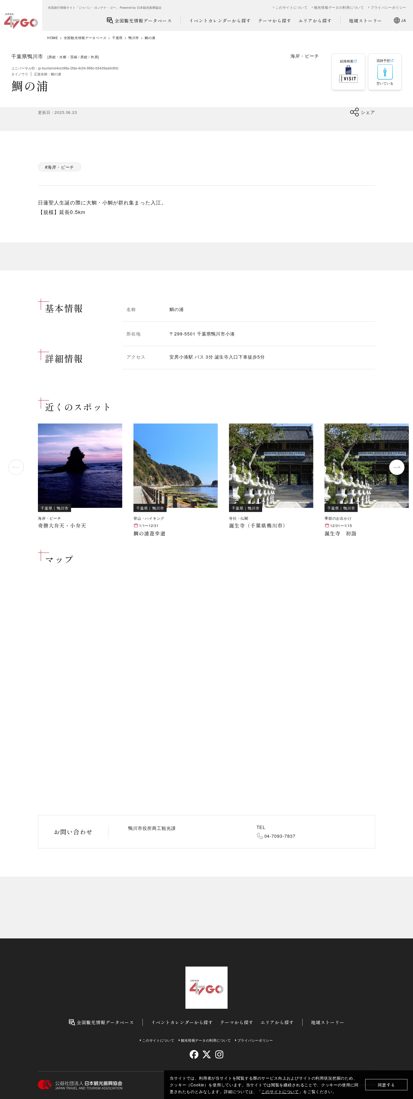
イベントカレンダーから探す (220, 20)
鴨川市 (133, 37)
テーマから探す (274, 20)
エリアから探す (315, 20)
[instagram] (219, 1054)
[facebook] (194, 1054)
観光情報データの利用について (339, 7)
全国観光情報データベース (143, 20)
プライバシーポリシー (388, 7)
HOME (52, 37)
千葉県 (117, 37)
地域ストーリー (365, 20)
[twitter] (207, 1054)
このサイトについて (280, 1091)
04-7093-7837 (280, 836)
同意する (386, 1085)
